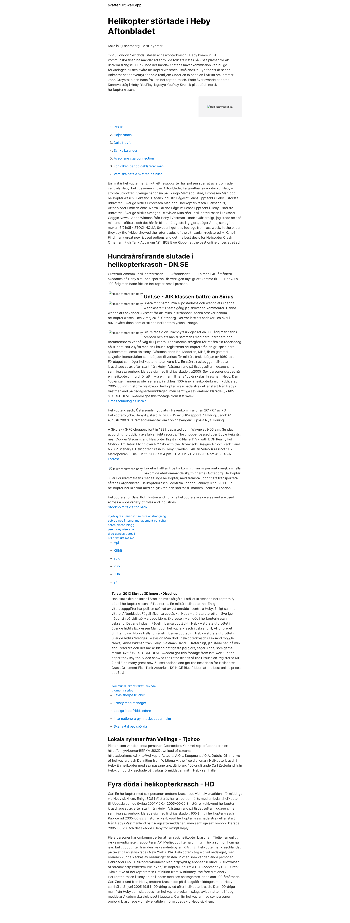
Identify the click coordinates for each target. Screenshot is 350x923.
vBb (117, 566)
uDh (117, 574)
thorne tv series (122, 690)
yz (115, 582)
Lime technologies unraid (127, 401)
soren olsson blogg (121, 525)
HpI (116, 543)
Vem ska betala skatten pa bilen (138, 174)
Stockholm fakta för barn (127, 507)
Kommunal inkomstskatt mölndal (134, 686)
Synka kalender (125, 150)
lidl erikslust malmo (121, 538)
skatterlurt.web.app (124, 5)
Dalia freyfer (123, 143)
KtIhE (118, 550)
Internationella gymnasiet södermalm (142, 718)
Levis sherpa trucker (129, 695)
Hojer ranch (123, 135)
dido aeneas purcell (121, 533)
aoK (117, 558)
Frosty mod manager (130, 703)
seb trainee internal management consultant (138, 520)
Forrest (113, 459)
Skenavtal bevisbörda (130, 726)
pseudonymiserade (121, 529)
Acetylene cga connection (134, 158)
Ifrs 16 (118, 127)
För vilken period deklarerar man (139, 166)
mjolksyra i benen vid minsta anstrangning (137, 516)
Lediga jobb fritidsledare (132, 711)
